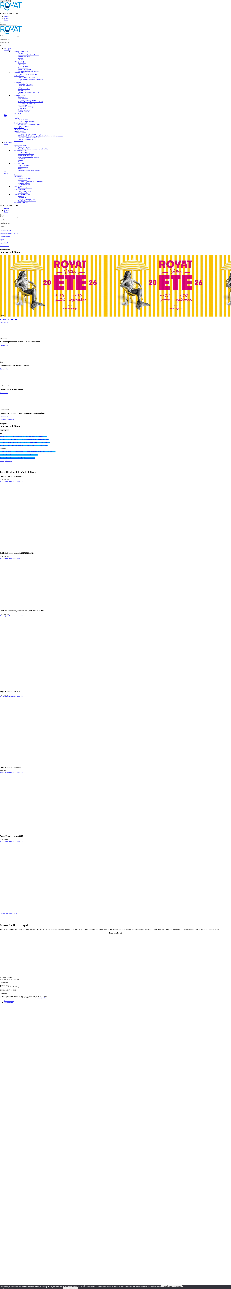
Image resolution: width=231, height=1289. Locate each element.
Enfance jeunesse (19, 61)
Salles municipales (19, 189)
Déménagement (22, 105)
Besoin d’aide (22, 90)
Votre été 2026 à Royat (8, 319)
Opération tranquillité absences (27, 100)
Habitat (20, 87)
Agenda (20, 162)
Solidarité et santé (19, 76)
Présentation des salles (24, 191)
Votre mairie (5, 115)
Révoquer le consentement (71, 1288)
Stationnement (22, 97)
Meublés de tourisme (24, 89)
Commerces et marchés (21, 202)
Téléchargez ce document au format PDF (11, 481)
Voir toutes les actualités (7, 419)
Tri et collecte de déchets (25, 188)
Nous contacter (4, 246)
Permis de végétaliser (24, 183)
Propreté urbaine (19, 186)
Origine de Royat (23, 167)
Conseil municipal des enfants (26, 121)
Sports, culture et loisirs (8, 143)
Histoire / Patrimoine (24, 165)
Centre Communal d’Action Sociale (28, 77)
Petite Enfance (22, 63)
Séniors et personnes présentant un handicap (30, 79)
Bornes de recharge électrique (26, 199)
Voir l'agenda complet (6, 461)
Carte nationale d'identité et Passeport (28, 55)
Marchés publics (19, 131)
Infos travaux (18, 175)
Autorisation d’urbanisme (25, 84)
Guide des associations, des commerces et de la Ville (33, 149)
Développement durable (21, 123)
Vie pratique (6, 172)
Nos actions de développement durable (29, 124)
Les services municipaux (21, 129)
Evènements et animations (25, 155)
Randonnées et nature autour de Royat (29, 170)
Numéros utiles (18, 141)
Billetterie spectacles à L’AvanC (9, 233)
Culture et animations (20, 150)
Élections (20, 58)
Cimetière (21, 59)
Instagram (6, 16)
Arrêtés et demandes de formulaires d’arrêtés (30, 102)
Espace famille (4, 243)
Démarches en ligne (5, 230)
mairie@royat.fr (41, 998)
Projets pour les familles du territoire (28, 71)
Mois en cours (4, 430)
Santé (19, 81)
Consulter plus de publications (8, 913)
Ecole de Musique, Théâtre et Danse (28, 157)
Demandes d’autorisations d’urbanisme (29, 137)
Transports (21, 196)
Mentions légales (8, 1002)
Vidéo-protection (23, 98)
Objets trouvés (22, 108)
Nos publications (19, 128)
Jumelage (20, 160)
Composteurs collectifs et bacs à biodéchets (30, 181)
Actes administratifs (20, 133)
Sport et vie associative (20, 145)
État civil (20, 53)
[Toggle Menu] (0, 45)
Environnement (18, 176)
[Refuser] (182, 1286)
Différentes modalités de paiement (27, 74)
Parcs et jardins (22, 180)
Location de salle (23, 193)
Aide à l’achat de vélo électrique (27, 201)
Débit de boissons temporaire (26, 103)
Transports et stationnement (22, 194)
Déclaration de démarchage (26, 107)
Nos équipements (23, 152)
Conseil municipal (23, 120)
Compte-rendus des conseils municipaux (29, 134)
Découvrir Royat (19, 163)
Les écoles (21, 64)
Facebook (6, 18)
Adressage (21, 94)
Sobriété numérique (23, 126)
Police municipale (19, 95)
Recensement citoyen (24, 56)
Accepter (164, 1286)
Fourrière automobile (24, 110)
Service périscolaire (23, 66)
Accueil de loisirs (23, 68)
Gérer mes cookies (9, 1001)
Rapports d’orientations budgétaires (28, 139)
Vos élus (16, 118)
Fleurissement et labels (24, 178)
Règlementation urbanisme (25, 85)
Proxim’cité (17, 113)
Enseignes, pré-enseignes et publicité (28, 92)
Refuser (170, 1286)
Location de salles (5, 236)
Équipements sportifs (24, 147)
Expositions (21, 158)
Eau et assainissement (24, 184)
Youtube (6, 20)
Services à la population (21, 51)
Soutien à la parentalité (24, 69)
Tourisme (20, 168)
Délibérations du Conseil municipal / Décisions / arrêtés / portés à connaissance (40, 136)
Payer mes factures (19, 72)
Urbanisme (17, 82)
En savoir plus (4, 322)
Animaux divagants (23, 111)
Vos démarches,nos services (8, 49)
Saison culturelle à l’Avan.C (26, 154)
